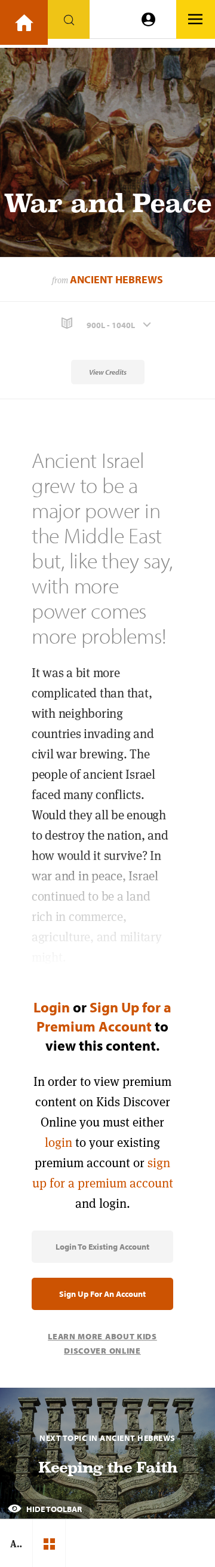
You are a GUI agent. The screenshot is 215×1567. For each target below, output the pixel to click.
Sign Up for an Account (102, 1294)
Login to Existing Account (102, 1246)
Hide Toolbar (53, 1509)
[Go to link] (24, 22)
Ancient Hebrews (116, 279)
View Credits (108, 372)
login (58, 1142)
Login (51, 1007)
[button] (107, 323)
